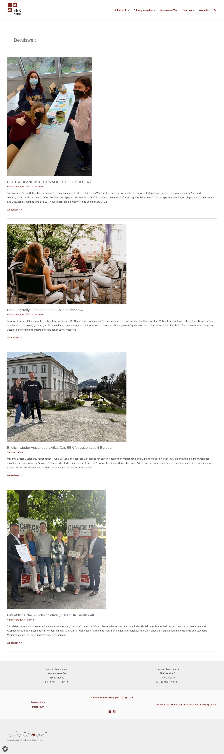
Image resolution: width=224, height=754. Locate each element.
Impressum (38, 706)
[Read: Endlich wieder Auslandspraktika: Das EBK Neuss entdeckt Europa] (66, 396)
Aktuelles (204, 10)
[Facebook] (109, 711)
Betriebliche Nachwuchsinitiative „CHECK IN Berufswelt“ (51, 615)
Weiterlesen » (14, 209)
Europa (11, 452)
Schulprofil (120, 10)
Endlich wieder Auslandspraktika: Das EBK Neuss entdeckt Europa (59, 447)
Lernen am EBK (168, 10)
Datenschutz (38, 702)
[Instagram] (114, 711)
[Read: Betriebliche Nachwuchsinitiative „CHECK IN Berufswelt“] (56, 549)
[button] (128, 10)
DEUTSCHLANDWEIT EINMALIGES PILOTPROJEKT (49, 182)
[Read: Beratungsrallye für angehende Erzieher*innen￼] (66, 264)
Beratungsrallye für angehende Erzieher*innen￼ (45, 310)
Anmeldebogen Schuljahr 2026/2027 (112, 697)
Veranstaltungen (16, 186)
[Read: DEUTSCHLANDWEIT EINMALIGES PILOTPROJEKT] (49, 116)
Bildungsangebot (143, 10)
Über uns (187, 10)
